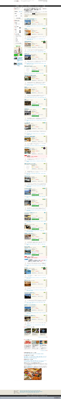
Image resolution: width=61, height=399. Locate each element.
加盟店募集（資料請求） (29, 394)
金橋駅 (42, 145)
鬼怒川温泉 (41, 391)
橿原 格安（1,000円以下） (41, 63)
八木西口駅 (42, 196)
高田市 (34, 353)
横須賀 (23, 392)
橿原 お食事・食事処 (37, 63)
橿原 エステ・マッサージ (39, 277)
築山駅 (45, 63)
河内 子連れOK (28, 84)
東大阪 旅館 (41, 230)
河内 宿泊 (31, 133)
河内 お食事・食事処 (42, 84)
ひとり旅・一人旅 (44, 356)
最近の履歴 (45, 0)
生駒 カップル (36, 97)
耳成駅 (43, 277)
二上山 (24, 353)
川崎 (21, 392)
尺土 (32, 353)
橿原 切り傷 (31, 145)
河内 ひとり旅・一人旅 (32, 84)
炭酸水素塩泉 (42, 361)
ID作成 (46, 1)
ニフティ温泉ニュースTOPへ (44, 350)
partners (14, 397)
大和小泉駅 (44, 173)
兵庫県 (26, 390)
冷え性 (37, 360)
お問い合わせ (45, 394)
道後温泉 (34, 391)
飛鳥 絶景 (33, 196)
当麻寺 (29, 353)
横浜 (20, 392)
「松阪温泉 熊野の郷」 (29, 367)
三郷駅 (38, 97)
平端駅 (27, 244)
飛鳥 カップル (30, 196)
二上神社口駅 (28, 39)
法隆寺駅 (42, 173)
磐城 (30, 353)
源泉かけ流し (17, 41)
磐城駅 (44, 133)
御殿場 (30, 392)
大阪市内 (32, 392)
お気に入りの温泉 (40, 0)
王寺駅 (45, 97)
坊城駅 (40, 145)
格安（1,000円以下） (26, 356)
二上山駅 (27, 26)
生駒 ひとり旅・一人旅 (29, 173)
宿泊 (24, 360)
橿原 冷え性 (33, 145)
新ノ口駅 (27, 197)
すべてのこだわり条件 (18, 43)
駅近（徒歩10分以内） (33, 356)
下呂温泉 (29, 391)
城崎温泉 (27, 391)
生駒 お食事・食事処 (33, 173)
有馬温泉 (24, 391)
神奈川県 (21, 390)
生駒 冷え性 (33, 97)
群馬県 (28, 390)
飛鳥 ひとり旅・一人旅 (36, 196)
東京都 (30, 390)
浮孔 (35, 353)
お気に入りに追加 (41, 69)
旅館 (31, 361)
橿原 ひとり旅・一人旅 (32, 63)
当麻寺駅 (42, 133)
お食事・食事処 (40, 356)
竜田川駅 (30, 186)
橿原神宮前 (42, 353)
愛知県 (37, 390)
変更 (21, 13)
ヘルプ (43, 394)
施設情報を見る (34, 69)
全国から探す (20, 11)
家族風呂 (17, 40)
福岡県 (39, 390)
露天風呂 (37, 356)
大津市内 (37, 392)
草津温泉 (21, 391)
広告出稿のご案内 (35, 394)
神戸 (38, 392)
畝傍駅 (44, 196)
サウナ (30, 356)
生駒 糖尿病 (31, 97)
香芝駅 (29, 26)
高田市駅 (44, 145)
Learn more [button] (37, 397)
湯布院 (38, 391)
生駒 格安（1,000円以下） (38, 173)
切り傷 (39, 361)
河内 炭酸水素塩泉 (28, 133)
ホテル (24, 361)
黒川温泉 (37, 391)
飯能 (28, 392)
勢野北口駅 (43, 97)
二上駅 (32, 39)
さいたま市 (26, 392)
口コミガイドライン (39, 394)
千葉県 (24, 390)
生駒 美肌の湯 (28, 97)
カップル (44, 360)
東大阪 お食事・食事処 (31, 230)
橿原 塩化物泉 (28, 145)
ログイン (44, 1)
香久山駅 (45, 277)
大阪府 (32, 390)
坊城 (36, 353)
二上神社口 (27, 353)
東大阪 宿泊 (28, 230)
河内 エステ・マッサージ (37, 84)
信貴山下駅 (41, 97)
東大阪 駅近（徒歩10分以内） (37, 230)
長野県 (36, 390)
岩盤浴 (16, 38)
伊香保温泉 (31, 391)
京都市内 (35, 392)
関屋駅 (30, 39)
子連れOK (37, 361)
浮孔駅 (39, 145)
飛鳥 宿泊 (27, 196)
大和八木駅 (40, 196)
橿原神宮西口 (39, 353)
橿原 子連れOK (28, 63)
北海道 (34, 390)
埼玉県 (23, 390)
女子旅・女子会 (34, 361)
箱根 (22, 391)
